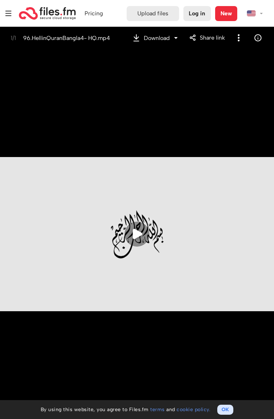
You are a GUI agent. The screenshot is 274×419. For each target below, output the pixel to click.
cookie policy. (193, 410)
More (239, 38)
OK (225, 410)
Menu (8, 13)
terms (157, 410)
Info (258, 38)
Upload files (152, 13)
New (226, 13)
